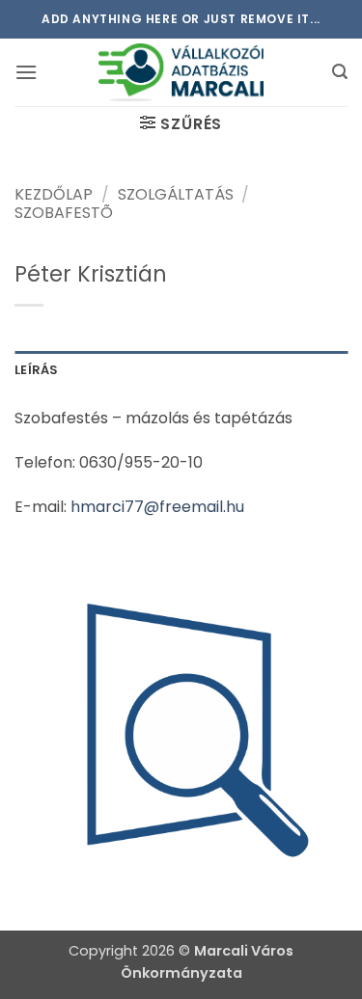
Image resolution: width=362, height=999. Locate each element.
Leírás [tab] (36, 370)
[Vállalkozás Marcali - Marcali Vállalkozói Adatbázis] (181, 72)
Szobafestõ (63, 213)
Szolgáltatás (176, 194)
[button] (26, 71)
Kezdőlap (53, 194)
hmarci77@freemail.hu (157, 507)
